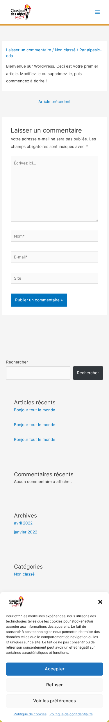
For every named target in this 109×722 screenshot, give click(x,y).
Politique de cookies (30, 714)
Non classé (65, 50)
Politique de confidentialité (71, 714)
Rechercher (17, 362)
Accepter (55, 669)
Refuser (54, 684)
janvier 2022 (25, 532)
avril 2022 (23, 523)
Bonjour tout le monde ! (36, 410)
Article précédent (54, 101)
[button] (100, 602)
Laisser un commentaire (28, 50)
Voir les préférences (54, 700)
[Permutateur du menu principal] (97, 12)
